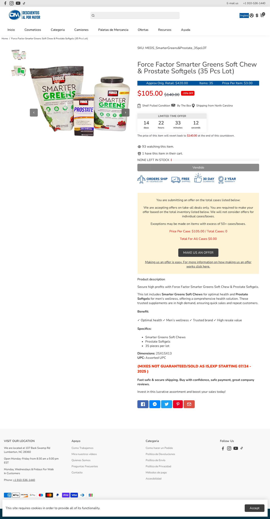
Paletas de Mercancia (113, 30)
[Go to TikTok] (24, 3)
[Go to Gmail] (189, 404)
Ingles (244, 15)
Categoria (58, 30)
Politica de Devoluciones (160, 454)
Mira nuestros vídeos (84, 454)
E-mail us (232, 3)
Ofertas (143, 30)
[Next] (125, 113)
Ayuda (185, 30)
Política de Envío (155, 460)
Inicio (11, 30)
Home (5, 38)
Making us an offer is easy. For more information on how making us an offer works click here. (198, 264)
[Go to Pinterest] (178, 404)
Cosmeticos (33, 30)
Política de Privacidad (158, 466)
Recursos (164, 30)
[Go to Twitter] (166, 404)
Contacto (77, 472)
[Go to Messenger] (154, 404)
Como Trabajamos (82, 448)
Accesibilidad (153, 478)
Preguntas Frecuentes (85, 466)
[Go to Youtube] (18, 3)
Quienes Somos (81, 460)
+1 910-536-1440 (254, 3)
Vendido (198, 167)
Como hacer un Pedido (159, 448)
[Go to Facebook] (5, 3)
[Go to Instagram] (11, 3)
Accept (255, 508)
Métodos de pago (156, 472)
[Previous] (34, 113)
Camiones (81, 30)
